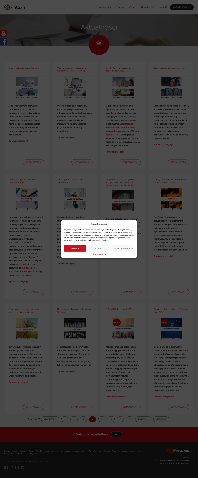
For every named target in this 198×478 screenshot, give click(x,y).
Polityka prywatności (99, 254)
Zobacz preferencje (123, 248)
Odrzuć (99, 248)
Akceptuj (75, 248)
